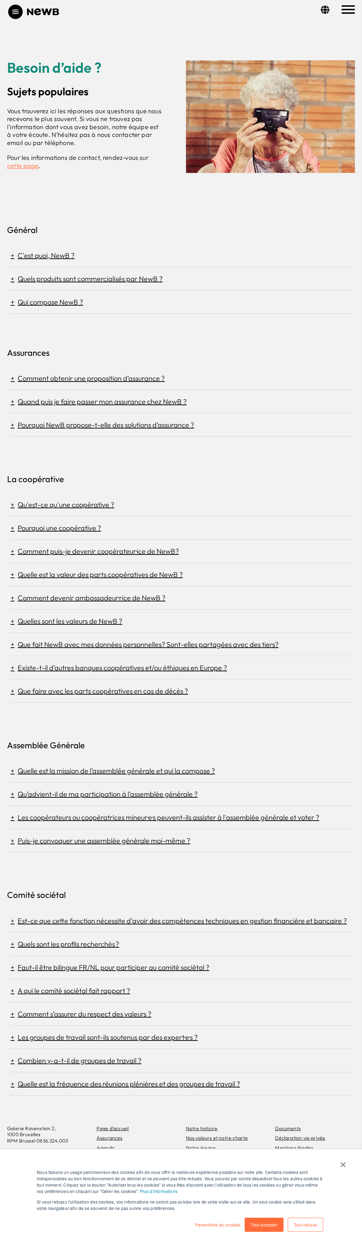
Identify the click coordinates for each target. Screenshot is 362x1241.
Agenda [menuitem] (106, 1148)
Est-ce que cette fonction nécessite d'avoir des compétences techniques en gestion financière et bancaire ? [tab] (182, 920)
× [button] (343, 1162)
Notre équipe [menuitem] (201, 1148)
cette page (23, 166)
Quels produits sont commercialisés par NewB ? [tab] (90, 278)
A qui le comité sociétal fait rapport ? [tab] (74, 990)
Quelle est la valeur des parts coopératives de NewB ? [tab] (100, 574)
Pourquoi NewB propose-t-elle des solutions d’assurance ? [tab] (106, 424)
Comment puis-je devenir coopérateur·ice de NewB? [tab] (98, 551)
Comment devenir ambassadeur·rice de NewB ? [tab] (91, 597)
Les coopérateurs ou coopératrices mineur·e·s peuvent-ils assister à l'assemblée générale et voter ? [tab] (168, 817)
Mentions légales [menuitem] (294, 1148)
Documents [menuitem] (288, 1128)
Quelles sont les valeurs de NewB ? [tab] (70, 621)
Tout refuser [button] (305, 1225)
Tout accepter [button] (264, 1225)
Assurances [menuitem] (110, 1138)
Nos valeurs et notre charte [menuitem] (217, 1138)
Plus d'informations (158, 1191)
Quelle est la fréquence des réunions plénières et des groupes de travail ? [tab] (129, 1083)
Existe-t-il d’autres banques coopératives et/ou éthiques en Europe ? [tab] (122, 667)
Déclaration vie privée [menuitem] (300, 1138)
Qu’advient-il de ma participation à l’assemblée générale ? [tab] (108, 794)
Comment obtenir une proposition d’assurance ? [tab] (91, 378)
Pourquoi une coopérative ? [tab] (59, 527)
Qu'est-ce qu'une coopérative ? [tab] (66, 504)
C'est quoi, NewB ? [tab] (46, 255)
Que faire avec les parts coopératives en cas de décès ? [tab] (103, 691)
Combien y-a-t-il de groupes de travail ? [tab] (79, 1060)
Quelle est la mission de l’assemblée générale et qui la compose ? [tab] (116, 770)
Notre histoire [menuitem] (202, 1128)
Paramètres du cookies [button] (218, 1225)
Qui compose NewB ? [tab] (50, 302)
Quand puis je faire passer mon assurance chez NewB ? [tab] (102, 401)
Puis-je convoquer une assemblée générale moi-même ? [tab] (104, 840)
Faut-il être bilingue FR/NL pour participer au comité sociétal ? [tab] (113, 967)
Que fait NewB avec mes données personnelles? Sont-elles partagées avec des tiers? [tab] (148, 644)
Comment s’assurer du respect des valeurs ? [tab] (84, 1013)
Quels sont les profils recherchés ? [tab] (68, 944)
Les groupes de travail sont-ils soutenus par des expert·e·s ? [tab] (108, 1037)
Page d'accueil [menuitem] (113, 1128)
